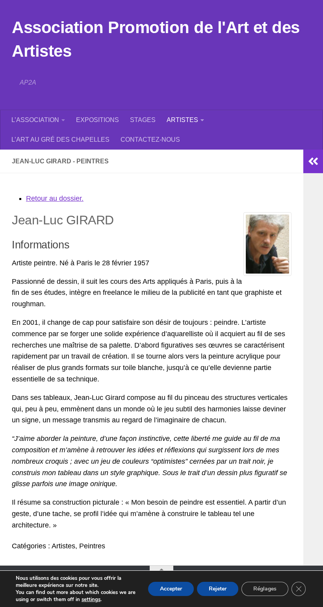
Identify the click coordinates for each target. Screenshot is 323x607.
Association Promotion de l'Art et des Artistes (156, 39)
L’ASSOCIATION (35, 120)
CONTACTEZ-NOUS (150, 139)
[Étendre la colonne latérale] (313, 161)
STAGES (143, 120)
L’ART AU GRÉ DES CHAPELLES (60, 139)
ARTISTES (182, 120)
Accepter (171, 588)
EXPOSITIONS (97, 120)
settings (91, 599)
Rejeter (217, 588)
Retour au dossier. (55, 198)
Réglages (265, 588)
